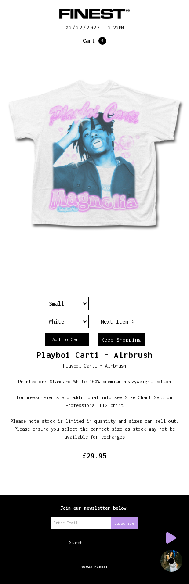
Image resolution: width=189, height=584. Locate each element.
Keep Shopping (121, 339)
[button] (94, 40)
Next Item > (117, 321)
